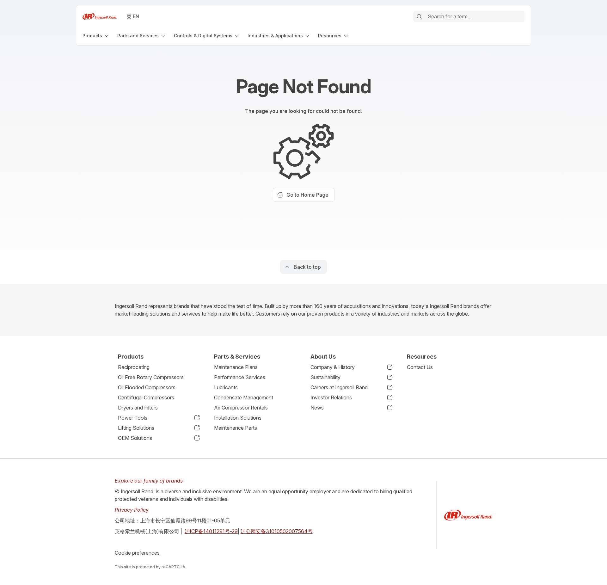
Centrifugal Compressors (146, 397)
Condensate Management (243, 397)
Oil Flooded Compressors (146, 387)
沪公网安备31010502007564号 (277, 531)
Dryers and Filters (138, 407)
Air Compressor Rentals (241, 407)
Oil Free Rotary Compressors (151, 377)
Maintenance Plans (236, 367)
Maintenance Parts (235, 428)
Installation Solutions (237, 418)
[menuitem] (96, 35)
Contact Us (420, 367)
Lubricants (226, 387)
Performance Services (239, 377)
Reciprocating (134, 367)
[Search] (419, 16)
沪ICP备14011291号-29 (211, 531)
